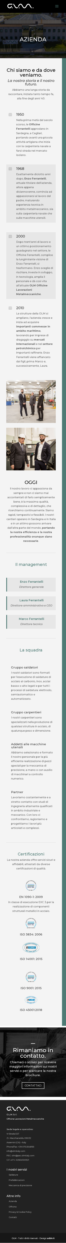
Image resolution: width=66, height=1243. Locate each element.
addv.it (50, 1238)
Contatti (13, 1217)
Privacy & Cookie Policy (20, 1212)
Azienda (13, 1201)
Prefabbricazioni (17, 1180)
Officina (12, 1206)
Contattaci (33, 1085)
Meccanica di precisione (20, 1185)
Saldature (13, 1175)
